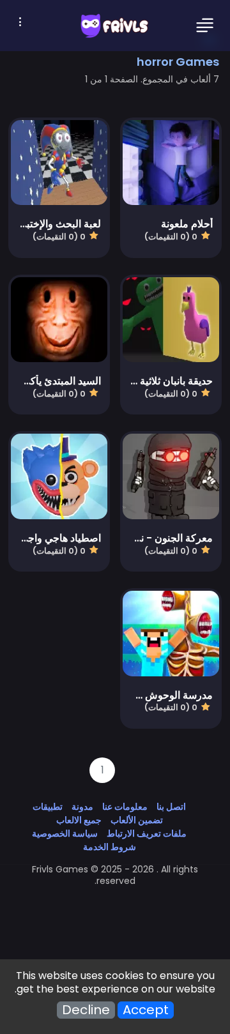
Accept (146, 1010)
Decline (86, 1010)
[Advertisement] (115, 915)
